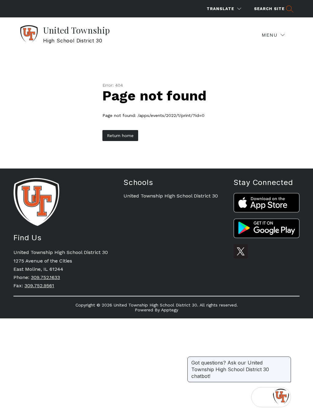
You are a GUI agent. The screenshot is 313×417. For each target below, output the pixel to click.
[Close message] (286, 359)
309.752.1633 (45, 277)
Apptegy (169, 309)
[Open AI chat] (280, 397)
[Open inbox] (261, 397)
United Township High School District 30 (170, 196)
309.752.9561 (39, 285)
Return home (120, 135)
